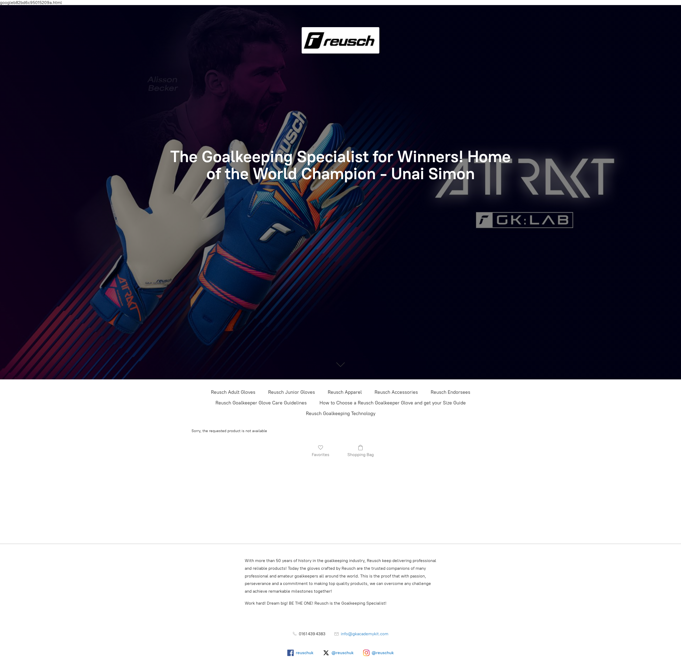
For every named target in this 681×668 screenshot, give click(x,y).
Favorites (320, 454)
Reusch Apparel (345, 392)
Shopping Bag (360, 454)
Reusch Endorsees (450, 392)
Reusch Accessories (396, 392)
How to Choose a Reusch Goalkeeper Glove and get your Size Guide (392, 403)
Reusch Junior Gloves (291, 392)
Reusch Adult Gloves (233, 392)
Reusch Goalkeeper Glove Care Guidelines (261, 403)
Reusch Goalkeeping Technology (340, 413)
